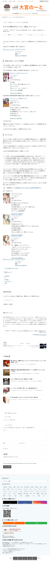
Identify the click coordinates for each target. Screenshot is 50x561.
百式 (21, 495)
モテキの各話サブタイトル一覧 (11, 268)
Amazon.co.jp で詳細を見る (21, 55)
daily (18, 487)
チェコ (10, 491)
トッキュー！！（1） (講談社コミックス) (18, 98)
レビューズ (6, 549)
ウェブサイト (5, 448)
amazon (34, 30)
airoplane (5, 487)
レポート (14, 493)
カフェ (31, 489)
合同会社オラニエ (9, 552)
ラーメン (9, 493)
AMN (14, 487)
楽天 (45, 493)
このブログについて (20, 1)
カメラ (35, 489)
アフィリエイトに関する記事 (22, 22)
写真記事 (20, 493)
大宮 (30, 493)
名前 (4, 443)
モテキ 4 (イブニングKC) (20, 49)
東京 (42, 493)
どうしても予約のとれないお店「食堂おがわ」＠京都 (21, 379)
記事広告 (27, 495)
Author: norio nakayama (8, 536)
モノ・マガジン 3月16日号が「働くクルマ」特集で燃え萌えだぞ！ (24, 388)
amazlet (19, 51)
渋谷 (10, 495)
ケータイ (45, 489)
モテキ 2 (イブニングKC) (16, 214)
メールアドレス (21, 443)
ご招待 (8, 489)
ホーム (5, 22)
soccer (41, 487)
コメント (4, 430)
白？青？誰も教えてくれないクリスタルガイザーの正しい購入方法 (24, 397)
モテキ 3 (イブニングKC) (16, 236)
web (4, 489)
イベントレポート (18, 489)
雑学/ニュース (12, 22)
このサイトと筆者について (8, 551)
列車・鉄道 (26, 493)
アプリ (12, 489)
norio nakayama (43, 334)
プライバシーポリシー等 (29, 1)
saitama (36, 487)
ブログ (21, 491)
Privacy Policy (24, 463)
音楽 (39, 495)
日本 (34, 493)
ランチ (4, 493)
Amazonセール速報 (12, 1)
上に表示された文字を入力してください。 (11, 456)
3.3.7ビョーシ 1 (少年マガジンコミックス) (18, 73)
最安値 (38, 493)
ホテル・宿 (26, 491)
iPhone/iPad (26, 487)
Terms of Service (31, 463)
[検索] (47, 1)
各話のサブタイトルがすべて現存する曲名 (27, 188)
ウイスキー (26, 489)
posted (4, 31)
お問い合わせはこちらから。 (9, 546)
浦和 (4, 495)
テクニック (15, 491)
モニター (32, 491)
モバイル (37, 491)
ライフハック (43, 491)
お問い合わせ (5, 1)
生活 (15, 495)
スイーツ (5, 491)
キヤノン (40, 489)
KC (43, 30)
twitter (45, 487)
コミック (29, 30)
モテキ (8, 31)
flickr (21, 487)
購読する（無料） (8, 304)
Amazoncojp (39, 30)
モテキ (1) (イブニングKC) (16, 193)
